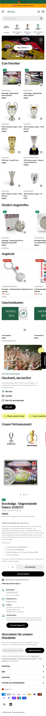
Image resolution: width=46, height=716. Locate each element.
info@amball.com (11, 601)
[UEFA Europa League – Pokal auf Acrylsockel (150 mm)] (34, 145)
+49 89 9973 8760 (12, 592)
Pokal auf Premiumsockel (31, 157)
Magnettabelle (6, 90)
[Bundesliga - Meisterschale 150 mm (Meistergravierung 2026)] (15, 222)
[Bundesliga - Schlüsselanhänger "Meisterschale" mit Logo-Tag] (15, 271)
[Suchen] (41, 18)
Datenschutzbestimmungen (27, 659)
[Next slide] (35, 56)
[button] (3, 5)
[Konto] (38, 11)
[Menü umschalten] (3, 11)
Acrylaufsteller (39, 238)
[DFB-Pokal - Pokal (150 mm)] (12, 145)
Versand (14, 516)
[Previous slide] (11, 56)
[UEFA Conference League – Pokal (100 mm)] (12, 178)
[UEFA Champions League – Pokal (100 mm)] (34, 111)
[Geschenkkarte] (15, 313)
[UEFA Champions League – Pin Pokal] (34, 178)
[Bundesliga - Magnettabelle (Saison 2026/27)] (12, 78)
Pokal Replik (5, 124)
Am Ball (9, 712)
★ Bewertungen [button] (45, 360)
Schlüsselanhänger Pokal (9, 286)
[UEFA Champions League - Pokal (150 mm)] (12, 111)
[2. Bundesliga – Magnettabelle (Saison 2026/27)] (34, 78)
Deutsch (23, 2)
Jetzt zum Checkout (23, 574)
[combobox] (23, 18)
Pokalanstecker (28, 191)
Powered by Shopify (18, 712)
